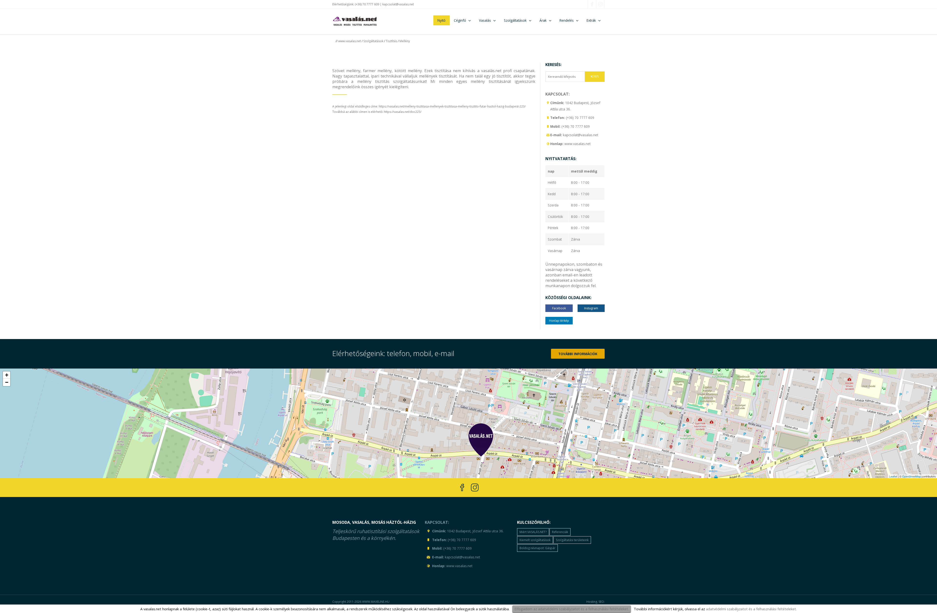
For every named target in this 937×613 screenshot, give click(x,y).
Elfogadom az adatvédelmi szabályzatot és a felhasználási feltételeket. (571, 608)
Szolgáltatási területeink (572, 540)
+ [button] (6, 375)
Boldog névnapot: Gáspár (537, 548)
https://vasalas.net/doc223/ (402, 112)
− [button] (6, 382)
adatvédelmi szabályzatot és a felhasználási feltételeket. (751, 608)
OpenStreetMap (911, 476)
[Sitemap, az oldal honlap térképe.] (548, 143)
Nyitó (442, 20)
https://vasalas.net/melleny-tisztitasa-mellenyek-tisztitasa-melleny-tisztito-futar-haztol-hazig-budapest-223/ (452, 106)
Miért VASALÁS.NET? (533, 532)
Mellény (404, 41)
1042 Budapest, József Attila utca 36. (475, 531)
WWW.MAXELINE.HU (375, 602)
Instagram (591, 308)
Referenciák (560, 532)
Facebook (559, 308)
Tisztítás (391, 41)
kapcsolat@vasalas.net (398, 4)
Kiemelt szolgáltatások (534, 540)
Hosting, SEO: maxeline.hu (595, 604)
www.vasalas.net (349, 41)
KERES (595, 76)
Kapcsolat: (557, 94)
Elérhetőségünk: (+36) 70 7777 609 (355, 4)
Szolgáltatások (373, 41)
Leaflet (893, 476)
